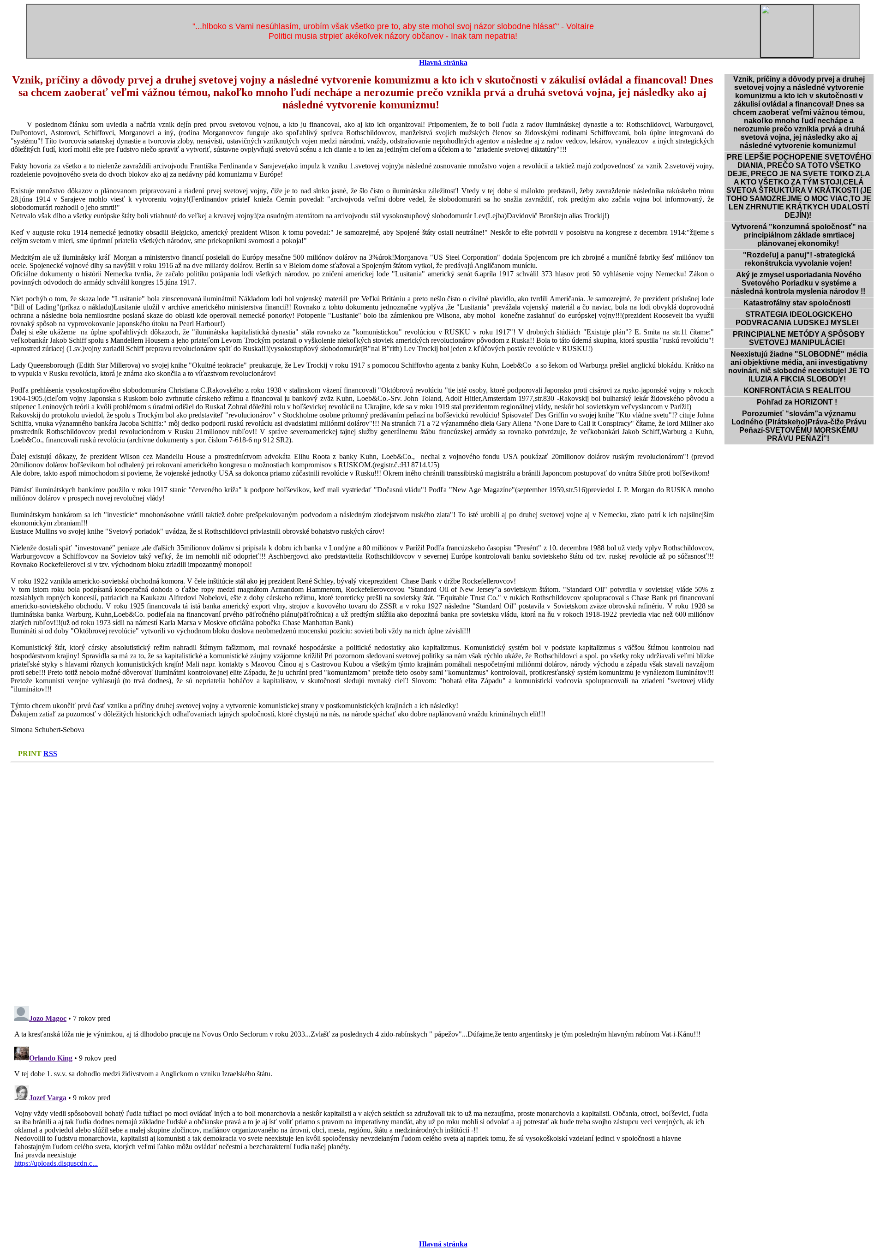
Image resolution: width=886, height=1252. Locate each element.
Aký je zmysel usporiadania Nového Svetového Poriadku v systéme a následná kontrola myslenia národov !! (799, 283)
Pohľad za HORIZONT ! (799, 402)
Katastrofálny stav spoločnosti (798, 303)
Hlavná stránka (443, 62)
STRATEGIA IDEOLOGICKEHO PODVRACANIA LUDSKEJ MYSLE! (799, 318)
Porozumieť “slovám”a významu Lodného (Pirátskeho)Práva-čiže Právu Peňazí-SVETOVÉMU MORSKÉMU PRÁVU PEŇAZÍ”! (799, 426)
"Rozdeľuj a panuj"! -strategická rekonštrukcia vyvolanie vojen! (799, 259)
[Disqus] (362, 881)
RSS (50, 753)
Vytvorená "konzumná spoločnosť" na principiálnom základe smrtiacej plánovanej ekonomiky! (799, 235)
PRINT (30, 753)
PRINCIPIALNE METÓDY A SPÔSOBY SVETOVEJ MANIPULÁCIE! (799, 338)
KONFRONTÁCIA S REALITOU (799, 390)
